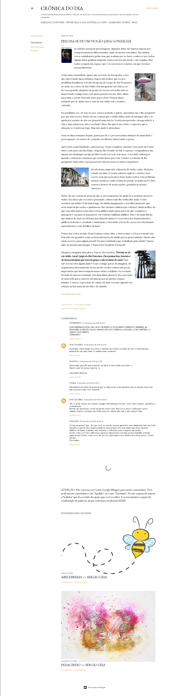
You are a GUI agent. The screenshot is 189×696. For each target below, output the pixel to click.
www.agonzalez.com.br (71, 294)
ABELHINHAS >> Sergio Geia (84, 577)
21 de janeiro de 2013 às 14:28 (90, 361)
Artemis (34, 50)
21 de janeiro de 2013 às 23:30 (95, 400)
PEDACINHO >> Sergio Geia (83, 665)
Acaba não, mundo (119, 22)
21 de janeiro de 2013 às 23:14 (88, 383)
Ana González (76, 344)
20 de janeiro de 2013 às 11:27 (94, 323)
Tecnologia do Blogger (97, 687)
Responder (75, 339)
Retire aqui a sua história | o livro (86, 22)
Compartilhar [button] (37, 36)
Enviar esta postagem (83, 305)
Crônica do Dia (62, 8)
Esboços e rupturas (52, 22)
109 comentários (80, 582)
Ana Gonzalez (37, 47)
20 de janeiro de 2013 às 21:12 (95, 345)
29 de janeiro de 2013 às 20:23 (91, 421)
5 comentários (80, 670)
